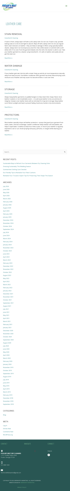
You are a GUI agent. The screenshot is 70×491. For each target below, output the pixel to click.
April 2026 (6, 196)
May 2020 (6, 352)
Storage (10, 89)
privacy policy (22, 487)
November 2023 (8, 248)
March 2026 (7, 199)
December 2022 (8, 266)
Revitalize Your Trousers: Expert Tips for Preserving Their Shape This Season (28, 176)
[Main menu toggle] (66, 6)
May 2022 (6, 278)
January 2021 (7, 327)
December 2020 (8, 331)
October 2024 (7, 226)
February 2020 (7, 361)
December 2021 (8, 294)
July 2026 (6, 186)
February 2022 (7, 288)
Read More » (9, 58)
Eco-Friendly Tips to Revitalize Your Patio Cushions (19, 173)
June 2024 (6, 235)
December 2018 (8, 398)
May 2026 (6, 192)
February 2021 (7, 324)
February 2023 (7, 263)
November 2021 (8, 297)
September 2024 (8, 229)
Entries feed (7, 429)
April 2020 (6, 355)
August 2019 (7, 377)
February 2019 (7, 395)
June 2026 (6, 189)
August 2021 (7, 306)
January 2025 (7, 217)
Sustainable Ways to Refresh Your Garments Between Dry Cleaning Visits (26, 163)
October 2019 (7, 370)
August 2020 (7, 343)
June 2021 (6, 312)
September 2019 (8, 373)
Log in (5, 425)
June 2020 (6, 349)
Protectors (12, 114)
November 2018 (8, 401)
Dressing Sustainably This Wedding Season (17, 166)
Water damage (13, 65)
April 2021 (6, 318)
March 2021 (7, 321)
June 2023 (6, 254)
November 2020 (8, 334)
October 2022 (7, 272)
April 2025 (6, 211)
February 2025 (7, 214)
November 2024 (8, 223)
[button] (35, 451)
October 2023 (7, 251)
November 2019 (8, 367)
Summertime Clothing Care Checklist (14, 169)
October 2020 (7, 337)
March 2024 (7, 238)
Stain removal (13, 34)
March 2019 (7, 392)
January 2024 (7, 245)
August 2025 (7, 208)
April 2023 (6, 257)
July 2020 (6, 346)
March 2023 (7, 260)
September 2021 (8, 303)
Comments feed (8, 432)
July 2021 (6, 309)
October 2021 (7, 300)
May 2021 (6, 315)
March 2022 (7, 285)
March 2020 (7, 358)
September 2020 (8, 340)
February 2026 (7, 202)
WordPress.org (8, 435)
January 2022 (7, 291)
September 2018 (8, 404)
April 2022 (6, 281)
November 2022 (8, 269)
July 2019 (6, 380)
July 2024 (6, 232)
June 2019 (6, 383)
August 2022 (7, 275)
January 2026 (7, 205)
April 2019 (6, 389)
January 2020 (7, 364)
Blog (4, 415)
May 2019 (6, 386)
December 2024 (8, 220)
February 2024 (7, 242)
